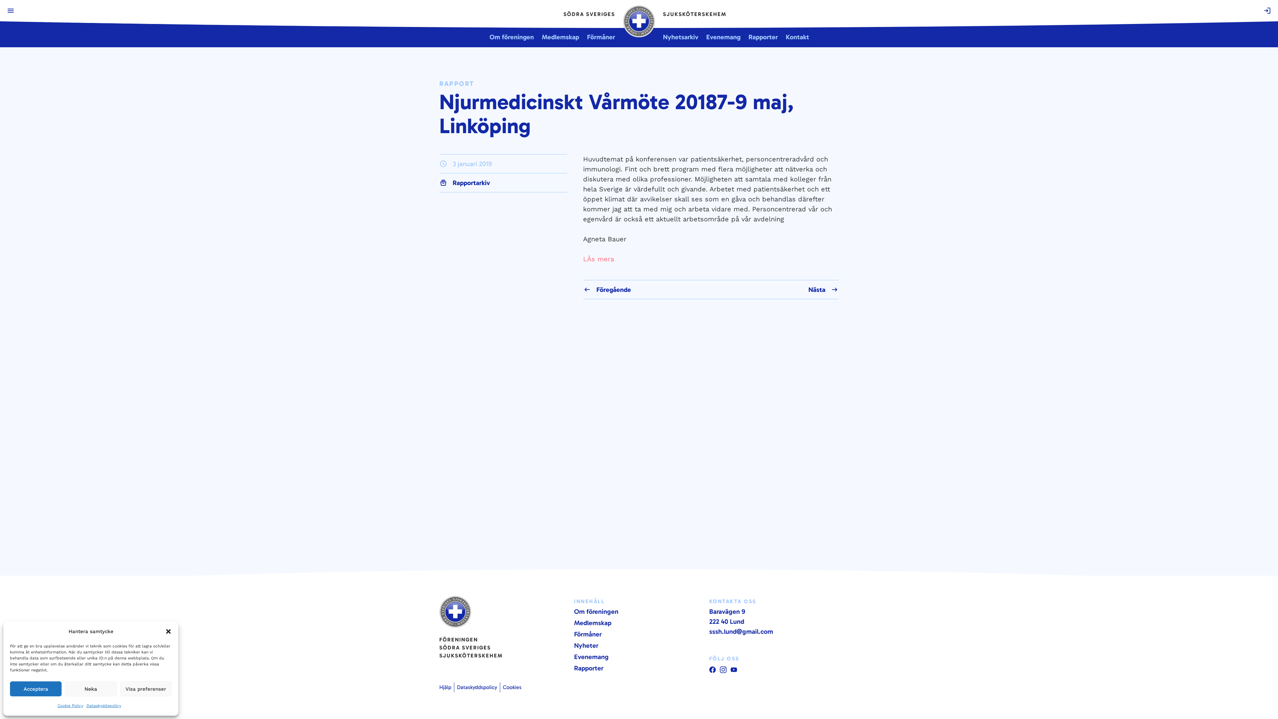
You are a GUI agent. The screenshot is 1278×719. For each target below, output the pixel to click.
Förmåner (588, 634)
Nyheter (586, 645)
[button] (168, 631)
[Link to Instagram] (723, 669)
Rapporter (588, 668)
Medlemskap (592, 623)
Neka (91, 689)
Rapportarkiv (471, 183)
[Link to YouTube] (712, 669)
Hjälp (445, 687)
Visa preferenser (145, 689)
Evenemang (591, 657)
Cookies (512, 687)
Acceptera (36, 689)
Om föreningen (596, 611)
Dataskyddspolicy (104, 705)
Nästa (816, 290)
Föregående (613, 290)
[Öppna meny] (11, 11)
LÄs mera (598, 259)
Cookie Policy (70, 705)
